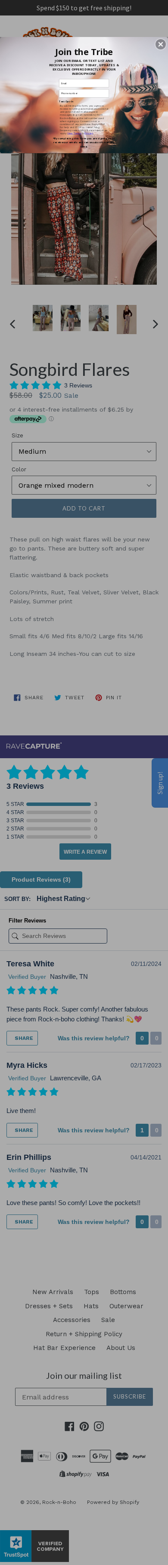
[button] (161, 44)
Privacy (88, 133)
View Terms (74, 133)
